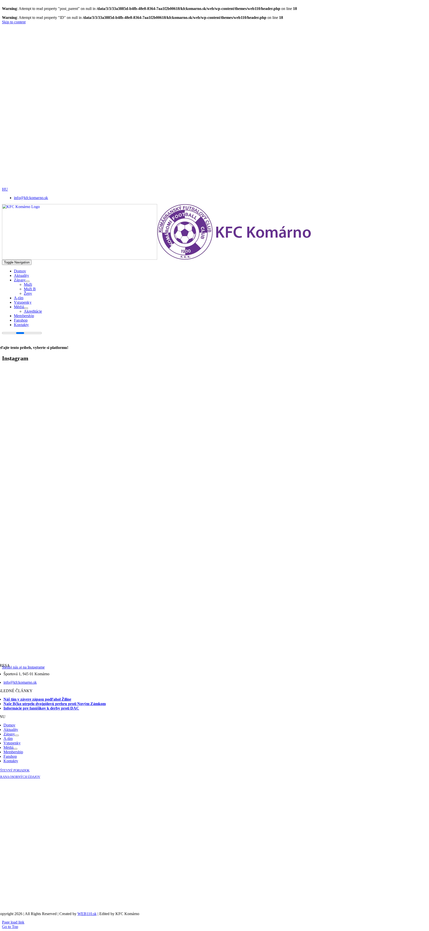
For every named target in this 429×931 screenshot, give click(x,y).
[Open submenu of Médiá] (26, 308)
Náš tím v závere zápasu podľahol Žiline (37, 699)
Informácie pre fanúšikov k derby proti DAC (41, 708)
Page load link (13, 922)
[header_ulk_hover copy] (172, 86)
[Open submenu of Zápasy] (28, 281)
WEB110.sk (87, 914)
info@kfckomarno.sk (20, 682)
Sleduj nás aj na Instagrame (23, 667)
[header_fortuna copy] (170, 51)
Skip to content (14, 22)
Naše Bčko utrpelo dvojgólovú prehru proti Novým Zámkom (54, 704)
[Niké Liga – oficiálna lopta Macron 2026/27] (205, 186)
